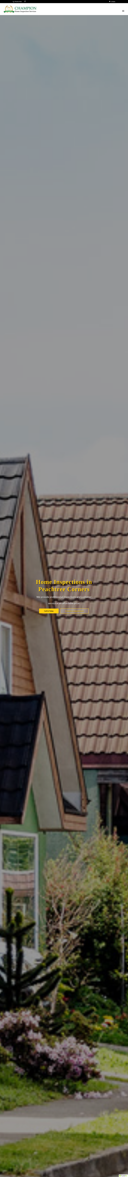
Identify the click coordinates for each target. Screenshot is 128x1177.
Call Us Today (49, 611)
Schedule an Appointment (74, 611)
